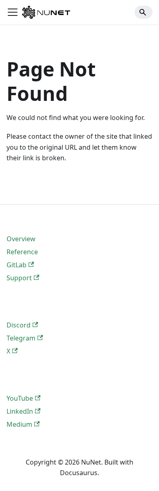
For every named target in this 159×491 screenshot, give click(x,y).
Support (19, 277)
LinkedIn (20, 411)
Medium (19, 424)
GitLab (16, 264)
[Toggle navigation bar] (13, 12)
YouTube (20, 398)
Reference (22, 251)
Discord (19, 325)
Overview (21, 238)
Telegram (21, 338)
